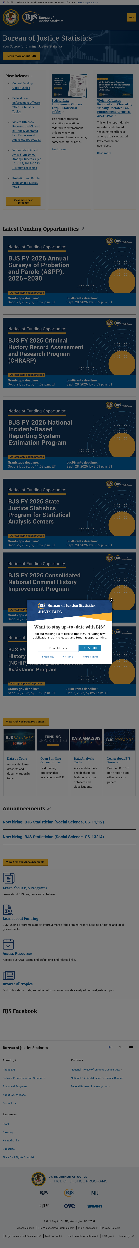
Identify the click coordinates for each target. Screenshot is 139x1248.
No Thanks (68, 656)
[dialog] (69, 632)
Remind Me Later (90, 656)
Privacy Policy (47, 656)
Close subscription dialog (111, 600)
